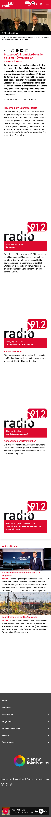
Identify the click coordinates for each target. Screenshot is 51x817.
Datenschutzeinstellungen (38, 779)
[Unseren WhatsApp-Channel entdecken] (2, 784)
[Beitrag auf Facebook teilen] (17, 50)
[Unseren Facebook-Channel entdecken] (6, 784)
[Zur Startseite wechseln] (8, 4)
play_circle (41, 811)
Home (4, 700)
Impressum (6, 779)
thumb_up (45, 811)
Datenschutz (18, 779)
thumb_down (36, 811)
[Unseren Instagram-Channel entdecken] (10, 784)
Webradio (6, 707)
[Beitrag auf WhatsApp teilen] (12, 50)
